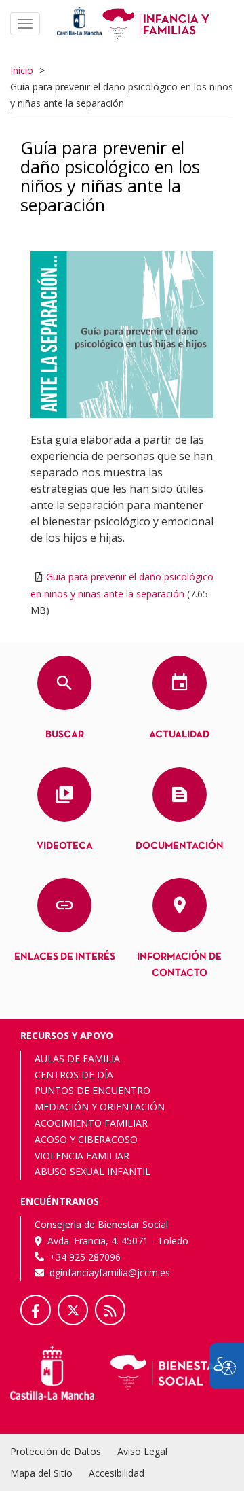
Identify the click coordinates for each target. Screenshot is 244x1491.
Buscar (64, 734)
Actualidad (179, 734)
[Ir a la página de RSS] (110, 1310)
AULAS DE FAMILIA (77, 1058)
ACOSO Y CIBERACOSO (86, 1139)
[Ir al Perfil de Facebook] (35, 1310)
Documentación (180, 846)
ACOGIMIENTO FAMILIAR (91, 1123)
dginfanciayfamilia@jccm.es (109, 1272)
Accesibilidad (116, 1473)
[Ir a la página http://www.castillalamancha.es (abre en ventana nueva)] (79, 20)
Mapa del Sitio (41, 1473)
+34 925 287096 (85, 1256)
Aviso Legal (142, 1451)
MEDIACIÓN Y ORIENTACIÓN (100, 1106)
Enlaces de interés (64, 957)
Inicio (21, 70)
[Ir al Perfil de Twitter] (73, 1310)
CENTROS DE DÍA (74, 1074)
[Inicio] (156, 22)
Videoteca (65, 846)
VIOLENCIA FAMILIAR (82, 1155)
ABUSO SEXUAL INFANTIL (92, 1171)
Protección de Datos (55, 1451)
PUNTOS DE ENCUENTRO (92, 1090)
